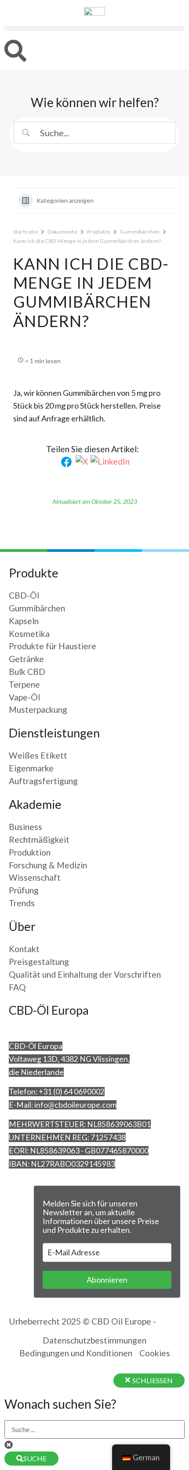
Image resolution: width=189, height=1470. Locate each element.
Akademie (35, 804)
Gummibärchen (140, 231)
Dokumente (62, 231)
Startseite (25, 231)
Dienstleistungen (54, 733)
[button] (94, 28)
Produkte (98, 231)
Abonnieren (107, 1279)
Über (22, 926)
